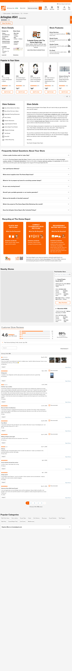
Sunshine (5, 376)
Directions (15, 55)
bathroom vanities (47, 161)
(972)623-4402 (66, 294)
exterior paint (40, 116)
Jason (4, 494)
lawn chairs (49, 116)
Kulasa (4, 399)
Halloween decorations (20, 161)
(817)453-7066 (65, 317)
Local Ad (4, 55)
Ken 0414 (5, 453)
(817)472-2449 (6, 42)
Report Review (68, 367)
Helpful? (3, 367)
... (1, 13)
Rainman (5, 364)
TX (21, 13)
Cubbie (4, 479)
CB (3, 427)
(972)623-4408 (65, 291)
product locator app (40, 121)
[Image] (52, 360)
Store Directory (15, 13)
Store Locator (6, 13)
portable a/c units (55, 114)
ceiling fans (57, 161)
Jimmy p (4, 440)
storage (9, 161)
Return (4, 466)
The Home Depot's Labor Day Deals (18, 159)
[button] (36, 155)
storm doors (66, 114)
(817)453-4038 (62, 315)
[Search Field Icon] (40, 8)
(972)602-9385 (62, 289)
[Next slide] (69, 96)
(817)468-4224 (6, 34)
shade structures (32, 116)
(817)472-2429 (6, 39)
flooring (40, 161)
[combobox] (33, 8)
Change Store (22, 18)
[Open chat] (71, 20)
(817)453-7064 (66, 320)
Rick (4, 414)
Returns (47, 121)
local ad (66, 134)
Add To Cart (7, 92)
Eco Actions (47, 259)
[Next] (45, 503)
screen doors (47, 114)
